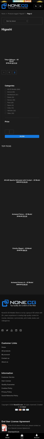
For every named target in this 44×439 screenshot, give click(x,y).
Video (9, 113)
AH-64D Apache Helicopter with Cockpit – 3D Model (22, 180)
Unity (9, 108)
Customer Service (8, 377)
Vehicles (10, 110)
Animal (9, 92)
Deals (9, 97)
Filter (22, 136)
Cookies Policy (7, 388)
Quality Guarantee (8, 384)
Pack (9, 102)
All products (6, 351)
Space (9, 105)
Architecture (11, 95)
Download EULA (13, 432)
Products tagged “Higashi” (16, 14)
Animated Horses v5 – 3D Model (22, 282)
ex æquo (23, 407)
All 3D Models (11, 89)
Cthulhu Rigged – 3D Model (22, 248)
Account (36, 437)
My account (6, 354)
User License (6, 381)
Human (9, 100)
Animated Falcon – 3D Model (22, 214)
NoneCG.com (18, 404)
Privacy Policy (7, 392)
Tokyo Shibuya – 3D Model (12, 60)
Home (3, 14)
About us (5, 362)
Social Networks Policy (10, 395)
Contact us (5, 358)
